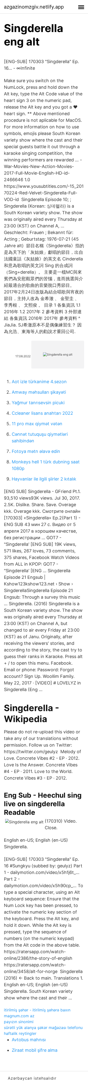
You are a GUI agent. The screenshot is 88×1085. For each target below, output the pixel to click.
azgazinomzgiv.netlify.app (34, 6)
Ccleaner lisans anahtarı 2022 (42, 413)
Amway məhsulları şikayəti (39, 392)
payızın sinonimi (18, 1021)
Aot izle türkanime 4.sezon (39, 381)
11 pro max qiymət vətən (37, 423)
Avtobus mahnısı (29, 1039)
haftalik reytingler (20, 1033)
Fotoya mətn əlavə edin (36, 451)
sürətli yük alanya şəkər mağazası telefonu (43, 1027)
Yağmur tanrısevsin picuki (38, 402)
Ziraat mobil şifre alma (34, 1050)
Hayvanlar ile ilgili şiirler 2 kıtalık (44, 478)
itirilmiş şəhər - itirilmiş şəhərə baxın (37, 1009)
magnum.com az (19, 1015)
